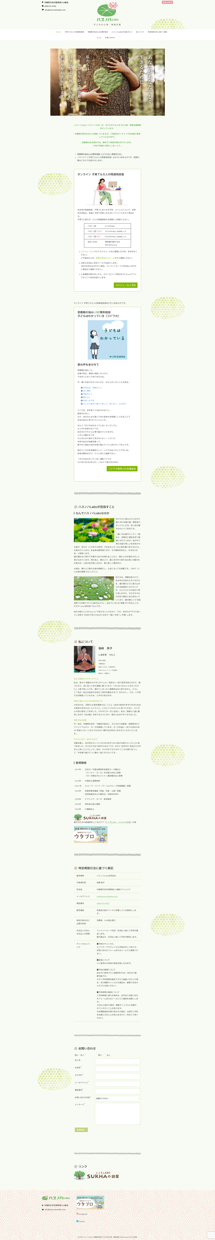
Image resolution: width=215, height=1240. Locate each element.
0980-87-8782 (103, 903)
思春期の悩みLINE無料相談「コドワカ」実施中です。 (100, 154)
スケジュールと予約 (89, 251)
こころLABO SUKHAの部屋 (118, 822)
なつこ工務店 (132, 1237)
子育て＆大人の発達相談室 (74, 32)
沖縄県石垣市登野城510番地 (56, 2)
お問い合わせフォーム (105, 258)
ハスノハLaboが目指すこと (122, 32)
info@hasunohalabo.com (55, 10)
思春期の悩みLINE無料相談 (98, 32)
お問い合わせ (167, 2)
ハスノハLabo (48, 31)
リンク (99, 37)
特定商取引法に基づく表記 (157, 32)
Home (58, 32)
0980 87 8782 (50, 6)
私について (140, 32)
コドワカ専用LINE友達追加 (122, 468)
